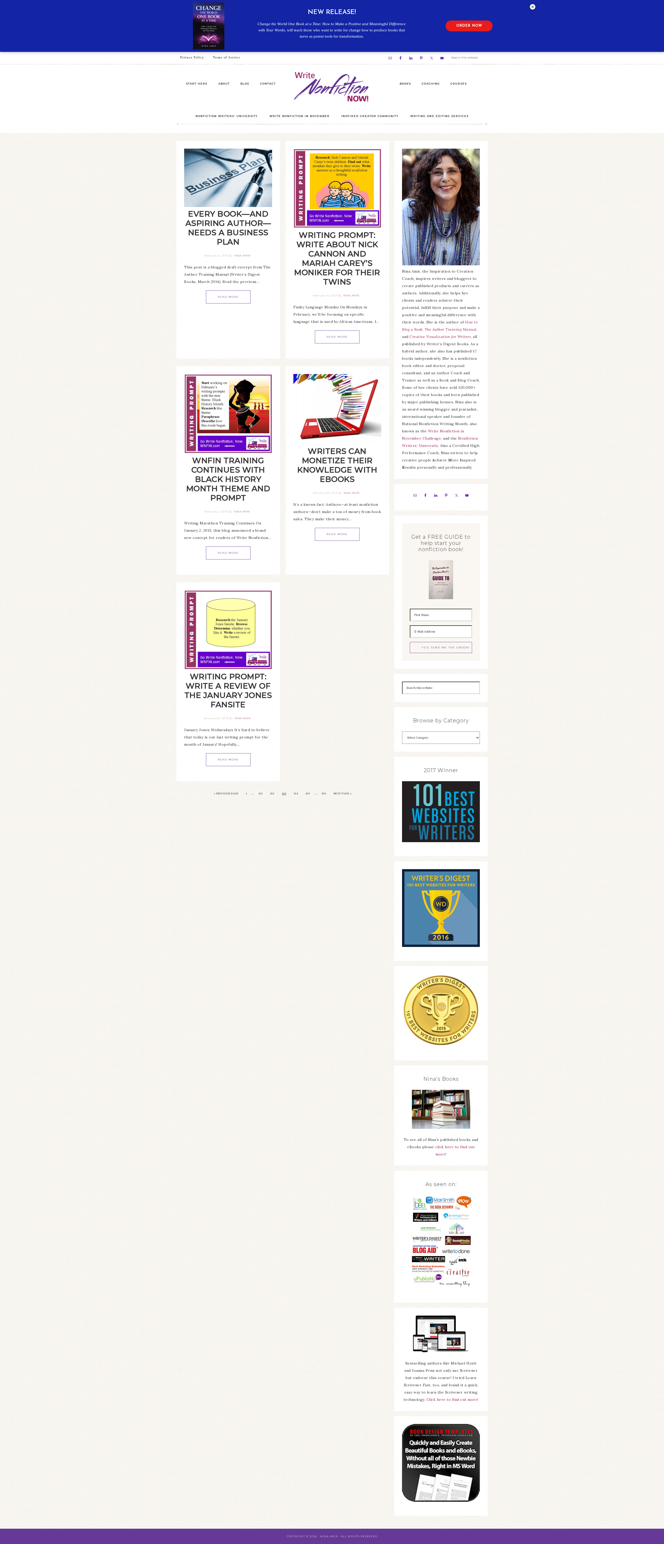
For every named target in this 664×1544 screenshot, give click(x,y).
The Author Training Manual (450, 329)
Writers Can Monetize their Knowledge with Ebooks (337, 465)
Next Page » (343, 793)
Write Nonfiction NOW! (332, 87)
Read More (228, 297)
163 (284, 793)
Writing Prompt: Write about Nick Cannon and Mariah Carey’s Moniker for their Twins (337, 258)
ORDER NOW (469, 26)
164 (296, 793)
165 (308, 793)
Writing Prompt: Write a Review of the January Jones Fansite (228, 690)
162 (272, 793)
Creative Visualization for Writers (440, 336)
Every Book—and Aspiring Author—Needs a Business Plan (228, 228)
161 (261, 793)
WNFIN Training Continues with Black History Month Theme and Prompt (228, 479)
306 (323, 793)
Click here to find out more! (452, 1399)
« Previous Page (226, 793)
